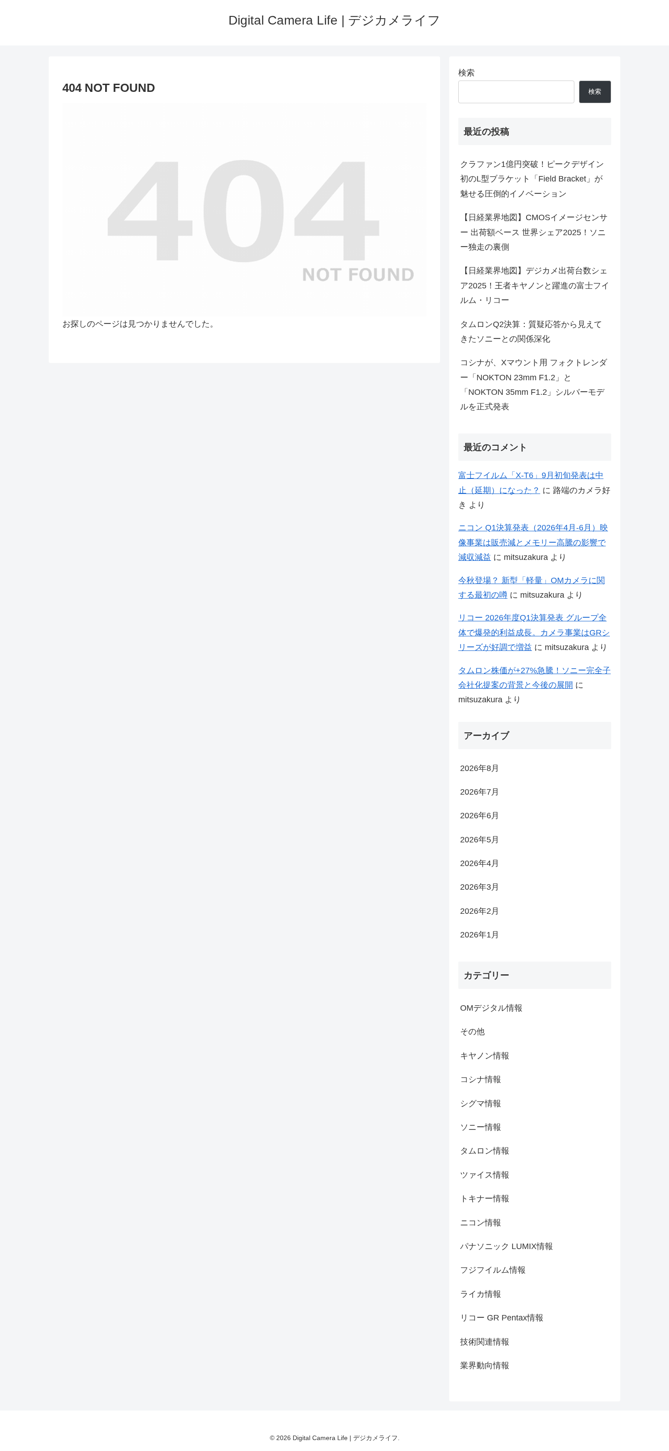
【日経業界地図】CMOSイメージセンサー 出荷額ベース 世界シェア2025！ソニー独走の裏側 (534, 232)
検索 (466, 72)
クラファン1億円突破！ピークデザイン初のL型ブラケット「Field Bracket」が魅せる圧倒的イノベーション (532, 179)
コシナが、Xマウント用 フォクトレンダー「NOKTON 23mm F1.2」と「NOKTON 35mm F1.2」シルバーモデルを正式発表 (533, 384)
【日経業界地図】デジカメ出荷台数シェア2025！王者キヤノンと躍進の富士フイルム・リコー (534, 285)
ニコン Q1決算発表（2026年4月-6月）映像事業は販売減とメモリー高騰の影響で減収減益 (533, 542)
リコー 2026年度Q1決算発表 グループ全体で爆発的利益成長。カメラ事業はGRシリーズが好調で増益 (534, 632)
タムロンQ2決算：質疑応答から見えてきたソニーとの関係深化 (531, 331)
